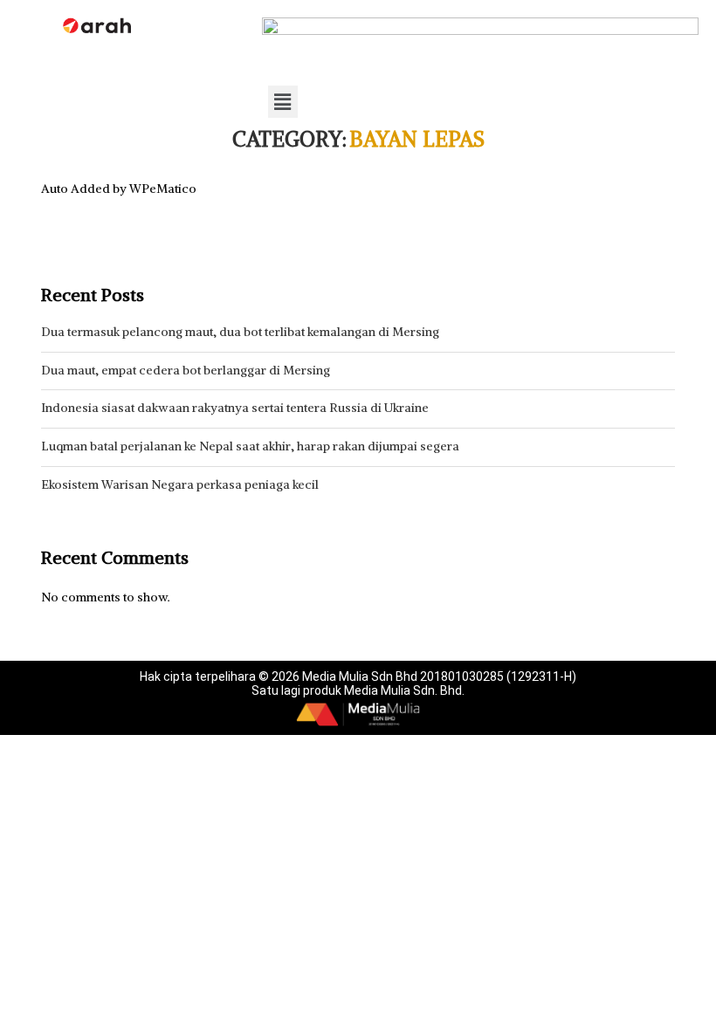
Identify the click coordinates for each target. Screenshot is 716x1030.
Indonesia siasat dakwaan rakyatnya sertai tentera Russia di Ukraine (235, 407)
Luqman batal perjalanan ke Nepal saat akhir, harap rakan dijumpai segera (250, 446)
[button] (283, 102)
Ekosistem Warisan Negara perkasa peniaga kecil (180, 484)
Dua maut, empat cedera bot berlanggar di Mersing (185, 370)
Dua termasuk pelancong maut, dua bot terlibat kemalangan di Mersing (240, 332)
